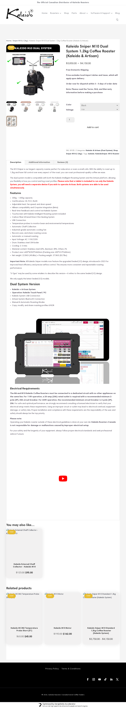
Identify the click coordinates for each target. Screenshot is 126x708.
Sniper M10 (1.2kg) (20, 41)
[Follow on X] (117, 679)
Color (68, 105)
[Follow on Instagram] (93, 679)
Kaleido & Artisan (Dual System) (99, 150)
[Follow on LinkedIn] (111, 679)
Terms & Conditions (71, 669)
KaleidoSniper (101, 154)
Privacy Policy (52, 669)
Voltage (69, 110)
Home (44, 13)
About (83, 13)
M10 (110, 154)
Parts (74, 13)
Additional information (39, 162)
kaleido (91, 154)
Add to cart (93, 127)
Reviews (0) (62, 162)
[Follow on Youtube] (99, 679)
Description (15, 162)
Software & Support (100, 13)
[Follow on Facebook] (87, 679)
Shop (66, 13)
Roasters (54, 13)
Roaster (116, 154)
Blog (117, 13)
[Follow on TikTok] (105, 679)
